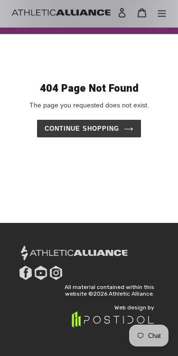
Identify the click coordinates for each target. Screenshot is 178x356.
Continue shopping (82, 128)
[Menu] (162, 12)
